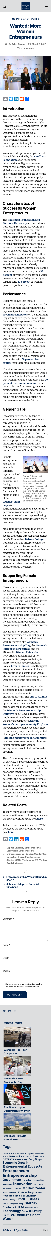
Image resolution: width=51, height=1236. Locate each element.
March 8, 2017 (39, 44)
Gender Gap (40, 854)
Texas (25, 1211)
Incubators (7, 1185)
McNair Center (20, 19)
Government (12, 1180)
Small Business (32, 857)
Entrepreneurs (26, 850)
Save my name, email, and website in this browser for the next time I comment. (23, 985)
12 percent (24, 281)
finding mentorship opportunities (25, 738)
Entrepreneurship (15, 854)
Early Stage (35, 1159)
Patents (12, 1193)
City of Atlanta (38, 696)
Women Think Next (27, 652)
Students (29, 1207)
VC (36, 860)
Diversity (19, 847)
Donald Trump (21, 1159)
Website (6, 971)
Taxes (36, 1208)
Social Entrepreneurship (13, 1204)
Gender (29, 854)
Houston (27, 1180)
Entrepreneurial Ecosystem (24, 1166)
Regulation (34, 1192)
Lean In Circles (20, 666)
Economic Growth (15, 1162)
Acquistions (39, 1154)
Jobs (41, 1184)
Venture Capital (29, 1215)
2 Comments (27, 48)
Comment (8, 919)
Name (6, 945)
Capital (10, 847)
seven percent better (15, 314)
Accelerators (9, 1153)
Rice (17, 1195)
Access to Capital (25, 1153)
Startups (8, 1207)
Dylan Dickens (19, 44)
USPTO (6, 1215)
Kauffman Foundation (12, 1189)
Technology (28, 860)
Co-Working (38, 1156)
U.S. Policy (35, 1211)
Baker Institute (16, 1156)
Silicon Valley (9, 1199)
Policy (21, 857)
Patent (5, 1193)
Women (35, 19)
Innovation (12, 857)
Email (6, 958)
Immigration (38, 1180)
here (40, 818)
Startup (10, 860)
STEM (18, 860)
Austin (5, 1156)
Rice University (28, 1196)
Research (8, 1195)
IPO (35, 1184)
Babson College (34, 539)
